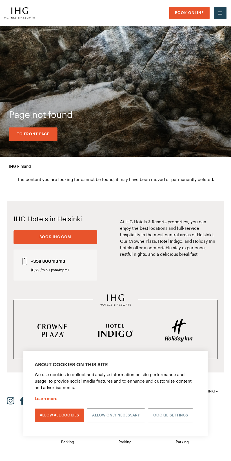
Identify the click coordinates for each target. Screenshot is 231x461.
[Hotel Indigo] (115, 331)
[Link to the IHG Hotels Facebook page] (22, 401)
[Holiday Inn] (178, 331)
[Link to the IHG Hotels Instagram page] (10, 401)
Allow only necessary (116, 415)
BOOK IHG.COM (55, 237)
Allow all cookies (59, 415)
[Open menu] (220, 13)
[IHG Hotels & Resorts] (115, 300)
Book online (189, 13)
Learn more (46, 399)
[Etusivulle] (20, 12)
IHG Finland (20, 167)
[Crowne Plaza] (52, 331)
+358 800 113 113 (48, 261)
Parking (67, 442)
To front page (33, 134)
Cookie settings (170, 415)
